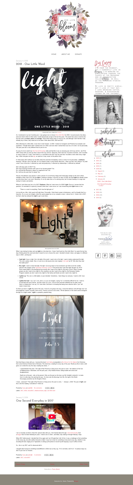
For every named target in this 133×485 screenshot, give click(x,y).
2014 (98, 197)
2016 (98, 192)
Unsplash (59, 132)
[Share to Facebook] (52, 388)
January (100, 179)
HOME (53, 54)
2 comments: (38, 455)
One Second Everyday (39, 151)
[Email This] (46, 388)
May (99, 173)
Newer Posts (20, 464)
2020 (98, 163)
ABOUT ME (65, 54)
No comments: (38, 388)
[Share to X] (50, 388)
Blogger (76, 481)
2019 (98, 166)
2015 (98, 195)
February (101, 176)
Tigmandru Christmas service (43, 267)
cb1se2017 (31, 390)
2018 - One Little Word (30, 64)
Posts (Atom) (56, 469)
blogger (19, 434)
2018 (25, 390)
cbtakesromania (38, 390)
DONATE (78, 54)
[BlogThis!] (48, 388)
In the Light (65, 261)
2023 (98, 158)
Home (52, 464)
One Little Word (60, 135)
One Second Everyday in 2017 (34, 400)
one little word (51, 390)
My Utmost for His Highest (69, 362)
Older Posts (84, 464)
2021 (98, 160)
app (34, 156)
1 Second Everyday (72, 433)
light (45, 390)
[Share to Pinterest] (53, 388)
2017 (22, 390)
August (100, 171)
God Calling (49, 362)
